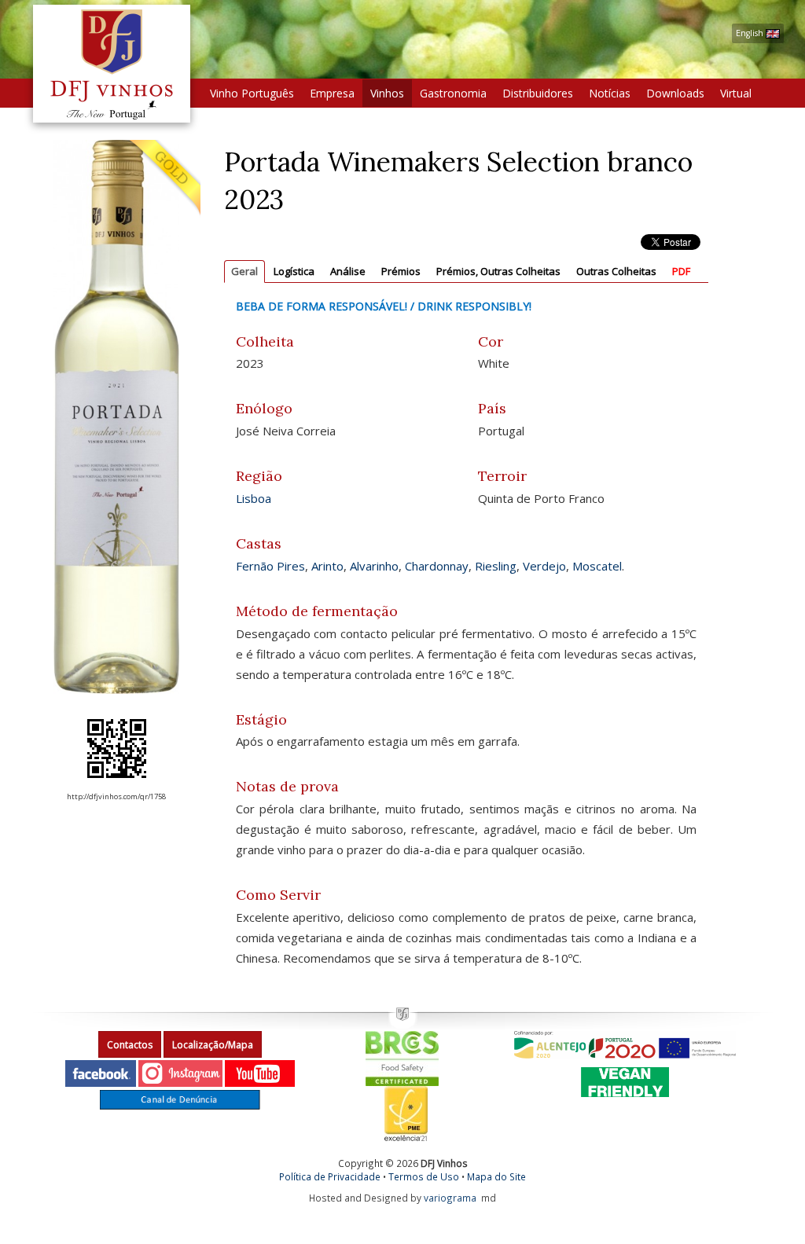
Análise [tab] (348, 271)
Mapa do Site (496, 1176)
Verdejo (544, 566)
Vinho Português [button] (252, 93)
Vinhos (387, 93)
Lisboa (253, 498)
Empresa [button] (332, 93)
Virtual (736, 93)
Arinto (327, 566)
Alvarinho (374, 566)
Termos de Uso (423, 1176)
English (751, 33)
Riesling (495, 566)
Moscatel (597, 566)
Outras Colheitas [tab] (616, 271)
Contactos (130, 1044)
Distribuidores (537, 93)
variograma (450, 1197)
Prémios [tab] (401, 271)
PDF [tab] (681, 271)
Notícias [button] (609, 93)
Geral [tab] (244, 271)
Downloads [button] (675, 93)
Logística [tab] (294, 271)
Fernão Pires (270, 566)
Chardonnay (437, 566)
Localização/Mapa (212, 1044)
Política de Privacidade (329, 1176)
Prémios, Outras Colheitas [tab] (498, 271)
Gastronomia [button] (453, 93)
